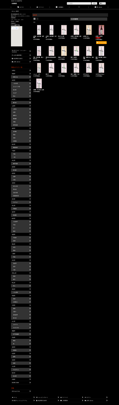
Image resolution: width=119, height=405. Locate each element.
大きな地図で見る (15, 25)
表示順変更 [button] (75, 19)
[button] (79, 7)
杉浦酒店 (14, 3)
